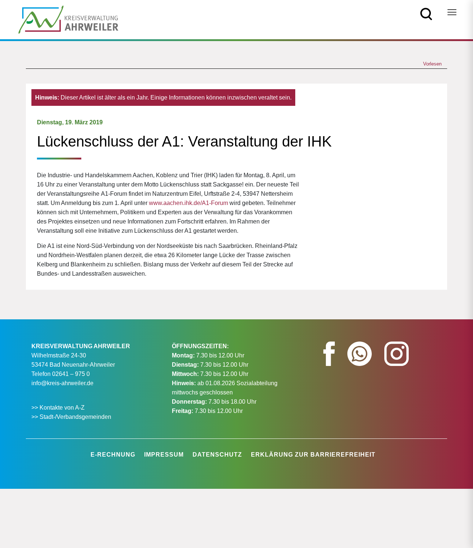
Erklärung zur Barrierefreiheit (313, 454)
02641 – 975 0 (71, 374)
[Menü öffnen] (452, 12)
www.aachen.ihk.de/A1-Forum (188, 203)
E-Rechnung (113, 454)
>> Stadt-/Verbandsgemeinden (71, 417)
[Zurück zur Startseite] (68, 19)
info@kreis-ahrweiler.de (62, 383)
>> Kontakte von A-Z (58, 407)
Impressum (164, 454)
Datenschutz (217, 454)
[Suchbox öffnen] (426, 13)
